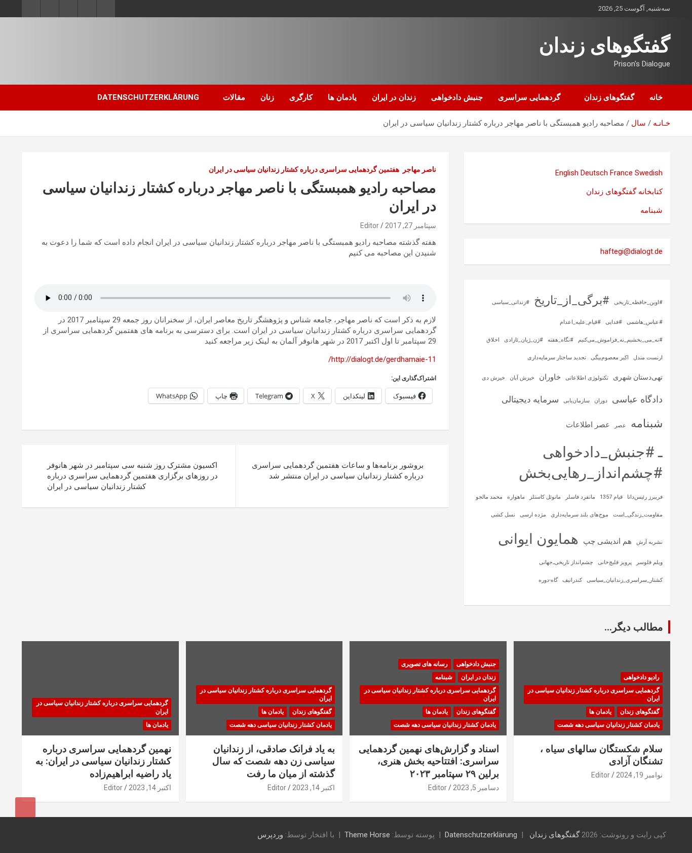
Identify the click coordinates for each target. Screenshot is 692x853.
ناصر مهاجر (419, 169)
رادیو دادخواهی (642, 677)
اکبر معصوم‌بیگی (610, 357)
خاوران (550, 377)
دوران (600, 400)
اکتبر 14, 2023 (313, 788)
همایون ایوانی (538, 539)
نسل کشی (503, 514)
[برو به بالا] (25, 807)
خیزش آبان (522, 378)
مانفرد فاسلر (580, 497)
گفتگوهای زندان (604, 45)
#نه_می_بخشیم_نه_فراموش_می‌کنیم (620, 340)
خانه (656, 97)
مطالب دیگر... (633, 627)
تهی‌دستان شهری (638, 377)
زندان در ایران (394, 97)
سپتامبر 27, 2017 (410, 225)
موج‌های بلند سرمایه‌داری (579, 514)
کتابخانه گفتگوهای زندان (624, 191)
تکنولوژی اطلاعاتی (586, 378)
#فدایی (613, 322)
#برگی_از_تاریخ (571, 300)
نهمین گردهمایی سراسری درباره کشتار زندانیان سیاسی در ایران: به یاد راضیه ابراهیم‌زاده (103, 761)
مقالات (234, 97)
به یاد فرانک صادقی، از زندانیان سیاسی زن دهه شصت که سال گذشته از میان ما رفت (273, 761)
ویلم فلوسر (649, 562)
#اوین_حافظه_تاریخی (638, 302)
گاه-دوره (548, 580)
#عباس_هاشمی (645, 322)
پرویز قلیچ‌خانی (615, 562)
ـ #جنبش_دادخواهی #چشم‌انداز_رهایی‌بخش (591, 462)
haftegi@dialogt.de (631, 251)
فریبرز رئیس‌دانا (645, 497)
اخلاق (492, 340)
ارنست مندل (648, 357)
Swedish (649, 172)
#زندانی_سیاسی (510, 302)
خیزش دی (493, 378)
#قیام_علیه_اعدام (580, 322)
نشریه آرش (649, 542)
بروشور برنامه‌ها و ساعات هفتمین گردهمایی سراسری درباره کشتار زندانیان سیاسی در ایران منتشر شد (338, 470)
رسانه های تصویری (424, 663)
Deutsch (594, 172)
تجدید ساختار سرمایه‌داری (556, 357)
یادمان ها (342, 97)
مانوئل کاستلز (545, 497)
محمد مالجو (489, 497)
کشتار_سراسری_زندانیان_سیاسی (625, 580)
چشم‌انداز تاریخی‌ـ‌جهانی (566, 562)
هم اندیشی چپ (607, 541)
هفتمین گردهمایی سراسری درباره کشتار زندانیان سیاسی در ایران (304, 169)
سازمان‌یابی (576, 400)
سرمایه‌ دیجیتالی (530, 399)
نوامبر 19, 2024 (639, 775)
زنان (267, 97)
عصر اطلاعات (588, 424)
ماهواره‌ (516, 497)
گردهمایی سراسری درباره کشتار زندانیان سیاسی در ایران (594, 694)
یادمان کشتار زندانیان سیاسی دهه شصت (608, 724)
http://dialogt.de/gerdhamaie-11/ (382, 359)
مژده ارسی (533, 514)
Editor (369, 225)
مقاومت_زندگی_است (638, 514)
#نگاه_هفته (560, 340)
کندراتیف (572, 580)
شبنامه (651, 210)
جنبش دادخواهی (457, 97)
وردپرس (270, 834)
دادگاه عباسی (637, 399)
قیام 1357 (611, 497)
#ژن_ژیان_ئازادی (523, 340)
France (621, 172)
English (567, 172)
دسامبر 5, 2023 (476, 788)
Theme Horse (367, 834)
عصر (620, 425)
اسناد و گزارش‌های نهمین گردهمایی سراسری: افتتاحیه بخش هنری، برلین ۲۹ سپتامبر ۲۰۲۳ (429, 761)
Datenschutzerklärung (148, 97)
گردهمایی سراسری (529, 97)
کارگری (301, 97)
